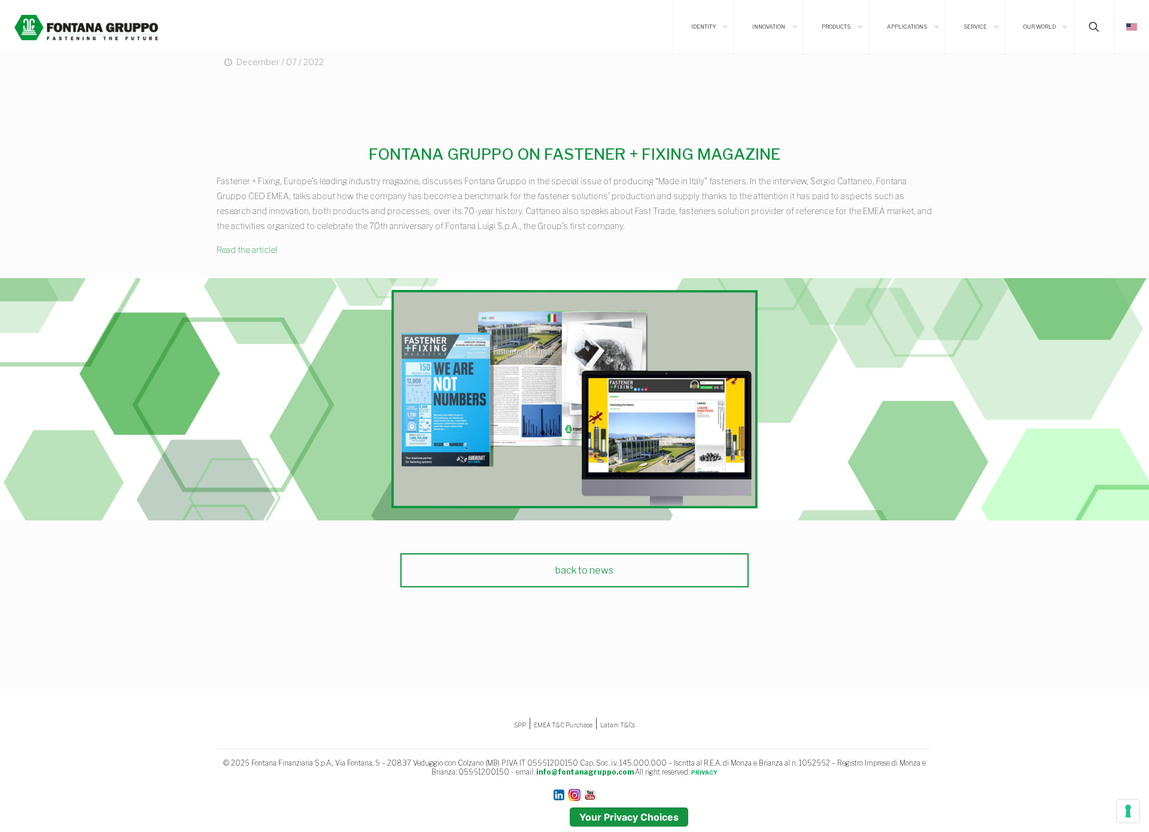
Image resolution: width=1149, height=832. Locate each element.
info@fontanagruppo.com (585, 771)
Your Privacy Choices (629, 817)
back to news (583, 570)
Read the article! (247, 250)
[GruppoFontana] (86, 27)
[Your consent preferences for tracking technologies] (1128, 811)
